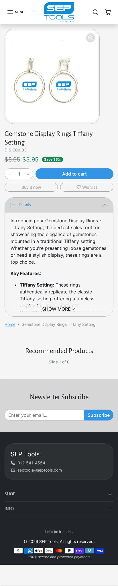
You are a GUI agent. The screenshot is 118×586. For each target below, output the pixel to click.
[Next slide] (111, 366)
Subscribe (99, 415)
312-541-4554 (31, 462)
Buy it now (31, 187)
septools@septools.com (39, 470)
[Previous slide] (6, 366)
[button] (15, 12)
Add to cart (74, 174)
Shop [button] (10, 494)
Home (10, 324)
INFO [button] (9, 509)
